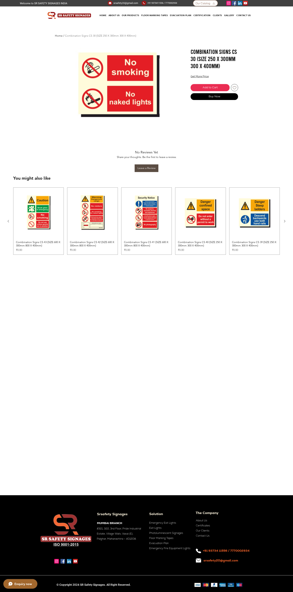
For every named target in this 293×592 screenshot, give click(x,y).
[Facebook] (234, 3)
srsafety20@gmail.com (125, 3)
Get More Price (200, 76)
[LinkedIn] (240, 3)
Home (59, 35)
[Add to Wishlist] (234, 87)
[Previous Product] (8, 221)
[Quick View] (38, 213)
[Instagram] (228, 3)
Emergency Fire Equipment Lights (169, 548)
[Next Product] (285, 221)
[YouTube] (245, 3)
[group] (146, 221)
